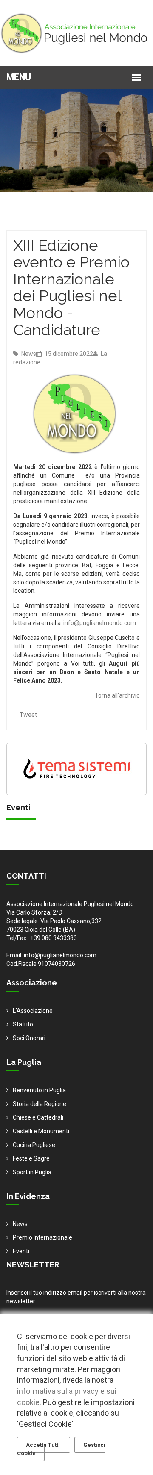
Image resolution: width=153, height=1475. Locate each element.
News (28, 353)
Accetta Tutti (43, 1445)
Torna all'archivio (117, 695)
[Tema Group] (76, 768)
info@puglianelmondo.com (99, 622)
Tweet (28, 714)
